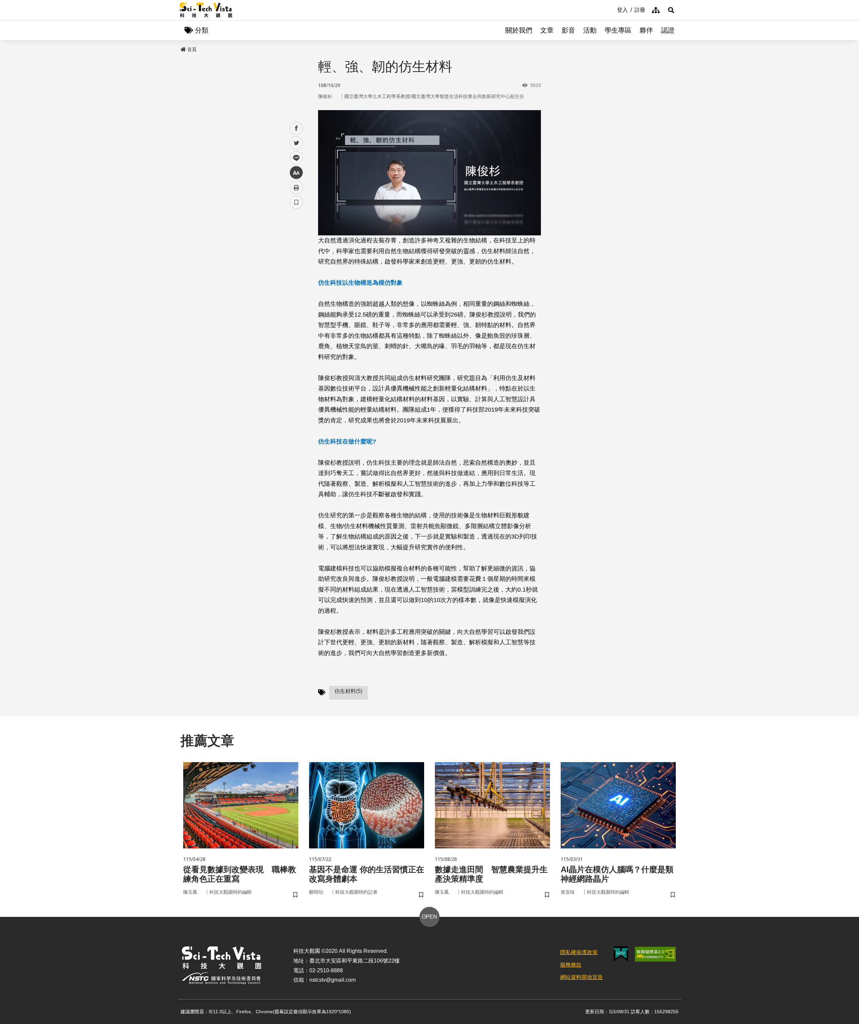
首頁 (192, 49)
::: (612, 9)
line (294, 158)
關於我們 (518, 30)
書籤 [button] (296, 202)
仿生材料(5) (348, 691)
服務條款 (571, 965)
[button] (671, 10)
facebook (296, 128)
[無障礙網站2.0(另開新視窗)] (655, 954)
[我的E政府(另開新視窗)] (621, 954)
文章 (547, 30)
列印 (296, 187)
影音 (568, 30)
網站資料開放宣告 (581, 977)
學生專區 (618, 30)
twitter (296, 143)
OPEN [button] (429, 917)
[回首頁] (206, 10)
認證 (667, 30)
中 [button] (296, 173)
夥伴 (646, 30)
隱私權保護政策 (579, 952)
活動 (590, 30)
